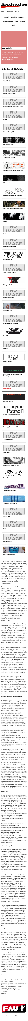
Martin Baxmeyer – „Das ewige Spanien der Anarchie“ (13, 106)
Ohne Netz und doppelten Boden (9, 554)
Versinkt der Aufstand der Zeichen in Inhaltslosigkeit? (13, 208)
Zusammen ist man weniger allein (9, 490)
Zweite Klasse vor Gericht (8, 439)
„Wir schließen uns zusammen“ (9, 157)
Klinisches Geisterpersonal (8, 477)
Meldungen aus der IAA (7, 259)
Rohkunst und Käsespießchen (8, 144)
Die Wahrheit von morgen (8, 401)
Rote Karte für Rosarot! (7, 361)
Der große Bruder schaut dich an (9, 336)
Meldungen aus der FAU (7, 285)
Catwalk (5, 221)
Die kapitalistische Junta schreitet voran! (11, 465)
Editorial (5, 119)
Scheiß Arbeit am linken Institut (9, 93)
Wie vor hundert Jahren (7, 310)
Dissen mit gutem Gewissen (8, 297)
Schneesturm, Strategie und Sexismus (10, 323)
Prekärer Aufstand (6, 234)
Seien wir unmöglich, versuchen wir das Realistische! (13, 170)
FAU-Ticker (5, 528)
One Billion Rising (6, 516)
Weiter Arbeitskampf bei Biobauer (9, 272)
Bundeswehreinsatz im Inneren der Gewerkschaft (12, 195)
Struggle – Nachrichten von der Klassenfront (11, 414)
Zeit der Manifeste (6, 452)
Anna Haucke (14, 57)
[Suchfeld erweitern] (23, 11)
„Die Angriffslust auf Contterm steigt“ (10, 503)
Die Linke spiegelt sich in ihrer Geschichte (11, 427)
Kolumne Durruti (6, 183)
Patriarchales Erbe (6, 81)
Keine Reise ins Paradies (7, 541)
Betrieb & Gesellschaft (8, 59)
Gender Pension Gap (7, 388)
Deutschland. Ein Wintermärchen (9, 246)
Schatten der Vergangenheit (8, 132)
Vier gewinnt (5, 348)
